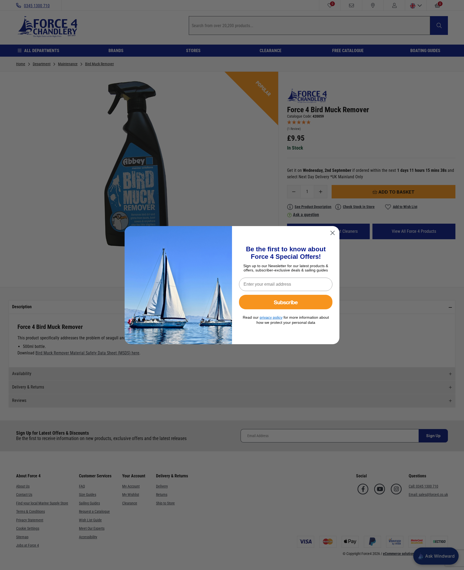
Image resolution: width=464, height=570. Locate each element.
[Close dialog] (332, 233)
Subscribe (286, 302)
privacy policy (271, 317)
